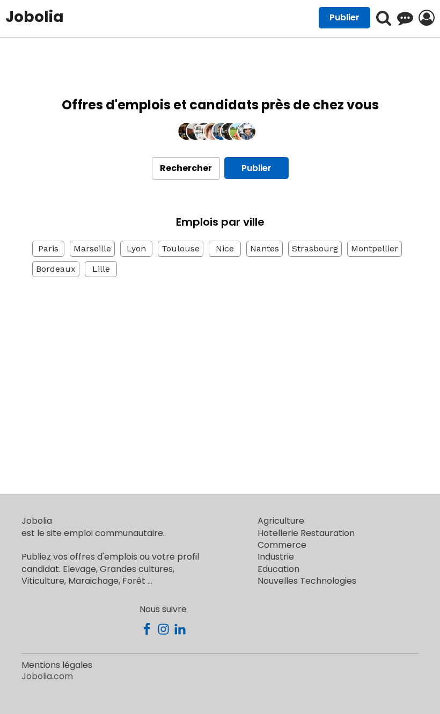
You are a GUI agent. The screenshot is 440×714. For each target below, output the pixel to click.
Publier (256, 168)
